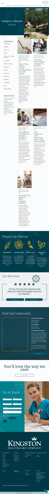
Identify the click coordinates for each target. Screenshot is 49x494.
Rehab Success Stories (8, 63)
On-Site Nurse (7, 60)
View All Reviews (33, 299)
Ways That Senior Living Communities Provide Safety (25, 69)
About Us (4, 455)
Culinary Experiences (28, 455)
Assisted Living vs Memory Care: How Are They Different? (9, 100)
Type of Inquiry (5, 407)
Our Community (8, 5)
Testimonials (4, 460)
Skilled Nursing (16, 459)
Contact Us (45, 5)
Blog (3, 457)
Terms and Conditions (6, 465)
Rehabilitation (6, 67)
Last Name (15, 398)
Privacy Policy (12, 418)
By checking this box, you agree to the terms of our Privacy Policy (11, 416)
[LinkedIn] (38, 481)
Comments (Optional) (6, 410)
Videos (5, 85)
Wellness (26, 456)
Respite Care (6, 73)
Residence (26, 473)
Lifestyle (5, 53)
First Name (5, 398)
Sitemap (4, 462)
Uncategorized (7, 82)
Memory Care (27, 241)
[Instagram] (39, 481)
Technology (6, 79)
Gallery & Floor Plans (30, 5)
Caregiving (6, 46)
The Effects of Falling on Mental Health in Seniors (24, 136)
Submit (5, 421)
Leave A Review (15, 299)
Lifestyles (14, 5)
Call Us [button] (45, 2)
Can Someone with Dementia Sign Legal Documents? (39, 137)
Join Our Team (17, 471)
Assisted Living (7, 43)
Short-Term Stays (40, 241)
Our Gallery (38, 456)
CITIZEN (22, 492)
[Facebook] (36, 481)
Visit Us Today (24, 375)
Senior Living (6, 76)
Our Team (4, 456)
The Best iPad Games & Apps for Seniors (39, 62)
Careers (40, 5)
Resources (6, 70)
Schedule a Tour (12, 24)
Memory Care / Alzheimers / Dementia (9, 57)
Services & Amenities (21, 5)
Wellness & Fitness (7, 88)
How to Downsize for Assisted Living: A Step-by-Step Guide (9, 107)
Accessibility (4, 466)
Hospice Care (6, 50)
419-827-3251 (36, 320)
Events (37, 5)
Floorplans (38, 455)
